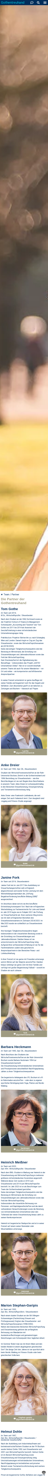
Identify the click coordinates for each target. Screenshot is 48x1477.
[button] (44, 1473)
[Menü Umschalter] (45, 2)
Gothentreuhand (12, 2)
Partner (15, 594)
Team (6, 594)
